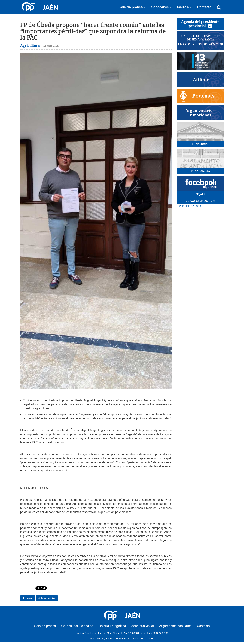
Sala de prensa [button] (131, 7)
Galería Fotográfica (112, 626)
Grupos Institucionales (77, 626)
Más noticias (48, 598)
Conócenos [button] (160, 7)
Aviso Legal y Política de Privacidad (110, 638)
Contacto (204, 7)
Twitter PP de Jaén (189, 205)
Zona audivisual (142, 626)
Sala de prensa (45, 626)
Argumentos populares (175, 626)
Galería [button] (183, 7)
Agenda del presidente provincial (200, 23)
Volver (29, 598)
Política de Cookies (143, 638)
